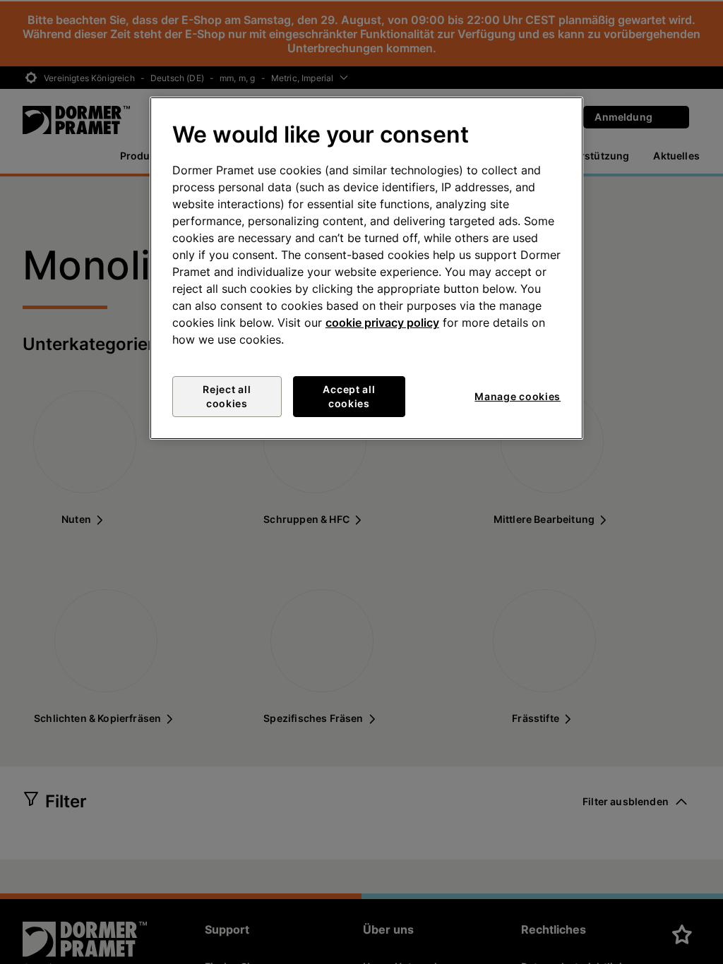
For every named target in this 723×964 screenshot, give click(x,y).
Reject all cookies (227, 396)
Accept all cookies (349, 396)
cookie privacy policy (382, 322)
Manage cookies (517, 396)
